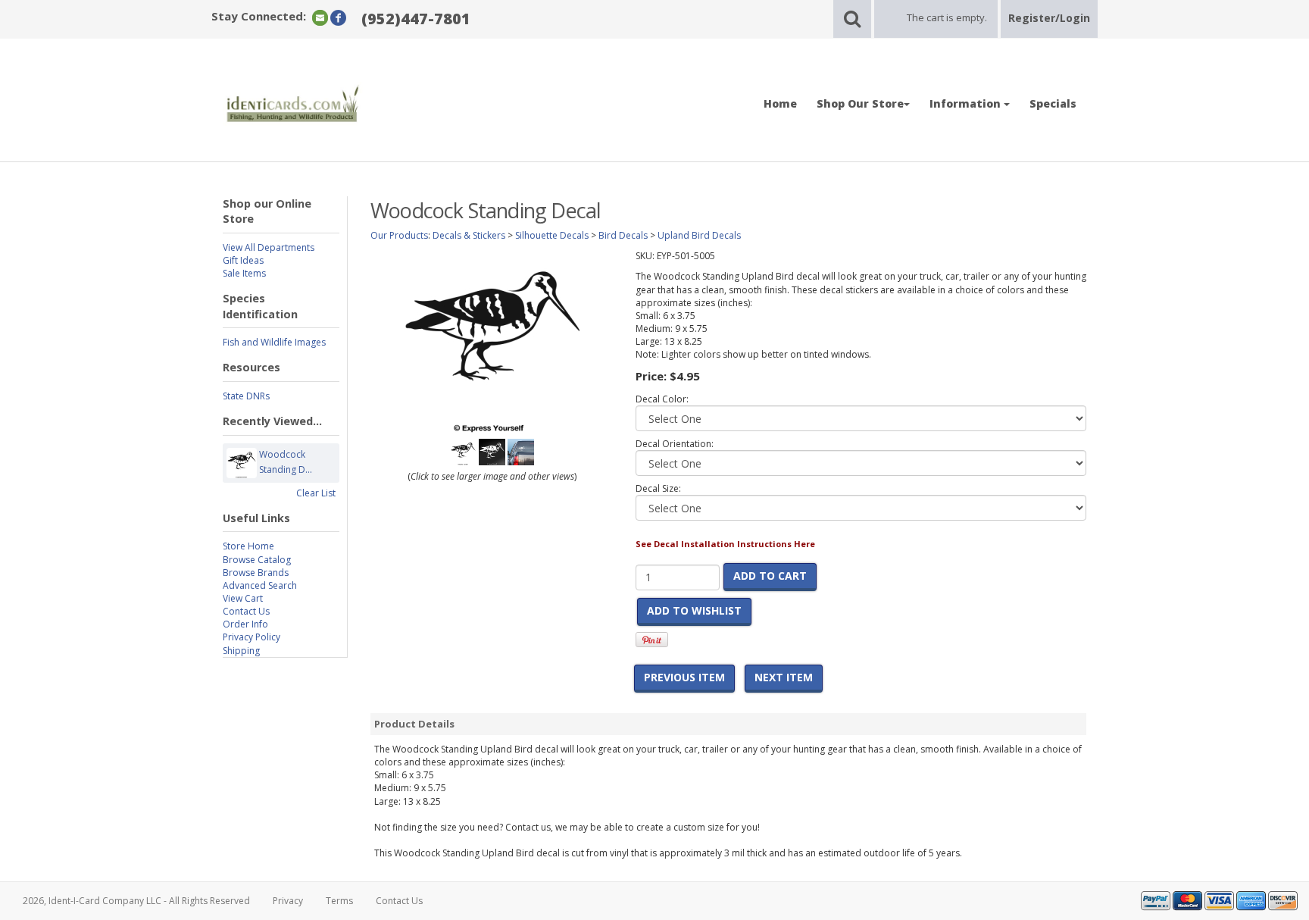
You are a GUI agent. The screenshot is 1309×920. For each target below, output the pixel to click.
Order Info (245, 624)
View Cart (243, 598)
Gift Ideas (243, 260)
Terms (339, 900)
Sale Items (244, 273)
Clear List (316, 493)
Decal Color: (662, 399)
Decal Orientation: (675, 443)
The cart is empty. (947, 17)
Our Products (399, 235)
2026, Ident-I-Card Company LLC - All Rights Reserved (136, 900)
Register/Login (1049, 18)
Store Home (248, 546)
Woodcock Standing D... (285, 462)
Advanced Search (260, 585)
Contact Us (246, 611)
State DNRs (246, 396)
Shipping (241, 650)
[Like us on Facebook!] (338, 17)
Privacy (288, 900)
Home (780, 103)
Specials (1052, 103)
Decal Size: (658, 488)
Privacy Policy (251, 637)
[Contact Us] (320, 17)
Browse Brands (256, 572)
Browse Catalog (257, 559)
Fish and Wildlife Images (274, 342)
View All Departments (268, 247)
